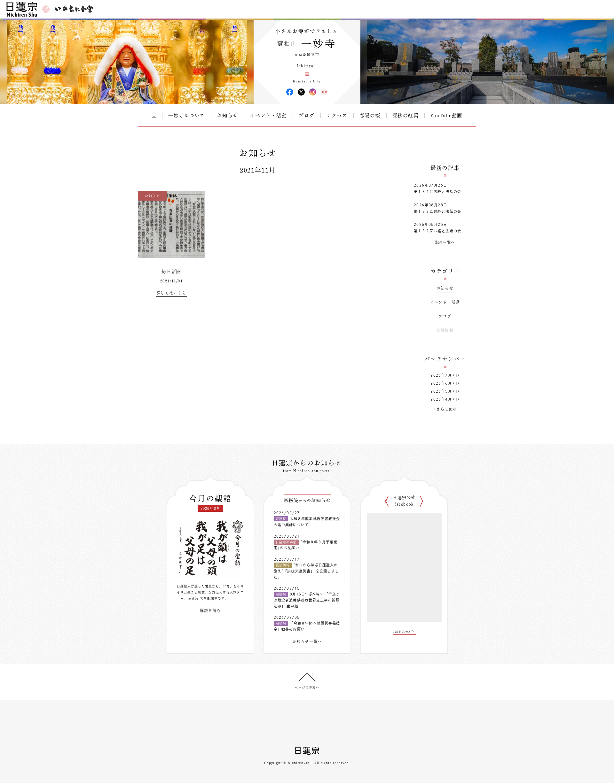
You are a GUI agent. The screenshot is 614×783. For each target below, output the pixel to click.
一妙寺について (186, 115)
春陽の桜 (370, 115)
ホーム (154, 115)
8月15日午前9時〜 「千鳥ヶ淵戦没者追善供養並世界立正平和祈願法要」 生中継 (307, 600)
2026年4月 (441, 399)
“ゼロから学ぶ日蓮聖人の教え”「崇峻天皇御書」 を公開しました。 (306, 571)
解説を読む (210, 610)
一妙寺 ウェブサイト (324, 92)
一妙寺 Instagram (312, 92)
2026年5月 (441, 391)
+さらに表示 (445, 409)
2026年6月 (441, 383)
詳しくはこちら (171, 293)
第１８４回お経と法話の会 (437, 191)
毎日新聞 (171, 271)
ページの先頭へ (307, 687)
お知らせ (227, 115)
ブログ (307, 115)
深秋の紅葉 (405, 115)
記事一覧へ (445, 242)
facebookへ (404, 631)
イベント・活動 (268, 115)
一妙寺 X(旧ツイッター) (301, 92)
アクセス (337, 115)
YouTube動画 (446, 115)
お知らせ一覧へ (307, 641)
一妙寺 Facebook (289, 92)
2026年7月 (441, 375)
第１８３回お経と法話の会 (437, 211)
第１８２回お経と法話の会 (437, 231)
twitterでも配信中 (202, 598)
